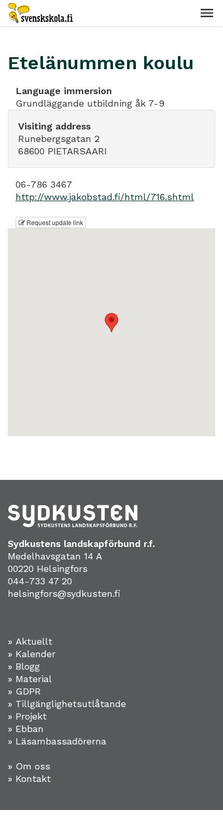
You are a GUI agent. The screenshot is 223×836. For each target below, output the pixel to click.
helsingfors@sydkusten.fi (64, 593)
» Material (30, 678)
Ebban (30, 728)
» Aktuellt (30, 641)
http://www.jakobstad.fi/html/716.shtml (105, 196)
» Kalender (31, 653)
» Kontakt (29, 778)
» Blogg (24, 666)
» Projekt (27, 716)
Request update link (54, 222)
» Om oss (29, 766)
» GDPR (24, 691)
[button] (207, 13)
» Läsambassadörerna (57, 741)
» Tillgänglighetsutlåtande (67, 703)
